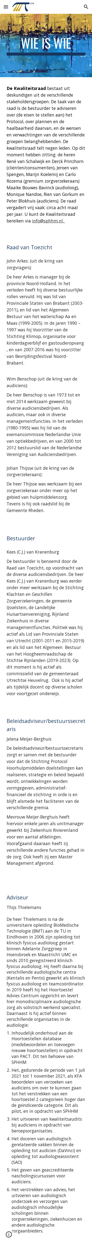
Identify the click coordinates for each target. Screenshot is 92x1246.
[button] (6, 7)
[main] (46, 45)
